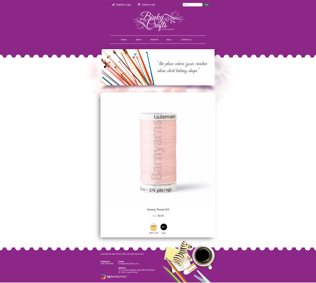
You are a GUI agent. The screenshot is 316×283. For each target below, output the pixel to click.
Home (123, 39)
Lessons (154, 39)
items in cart (148, 4)
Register (120, 4)
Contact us (186, 39)
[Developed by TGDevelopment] (103, 279)
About (138, 39)
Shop (168, 39)
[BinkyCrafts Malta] (158, 33)
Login (128, 4)
